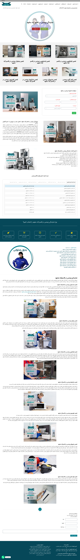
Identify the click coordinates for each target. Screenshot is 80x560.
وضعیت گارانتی (57, 105)
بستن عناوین (68, 247)
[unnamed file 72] (40, 51)
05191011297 (74, 555)
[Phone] (3, 557)
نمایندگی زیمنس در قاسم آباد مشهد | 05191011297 (68, 8)
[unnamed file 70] (69, 71)
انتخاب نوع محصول (72, 93)
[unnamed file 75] (66, 51)
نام (63, 519)
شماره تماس (57, 99)
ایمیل (62, 523)
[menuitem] (75, 4)
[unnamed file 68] (10, 71)
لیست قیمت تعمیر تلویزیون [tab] (23, 182)
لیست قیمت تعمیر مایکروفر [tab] (32, 182)
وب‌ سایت (62, 527)
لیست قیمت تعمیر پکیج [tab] (13, 182)
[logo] (6, 4)
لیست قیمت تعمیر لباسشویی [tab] (71, 182)
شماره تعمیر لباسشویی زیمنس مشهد (29, 291)
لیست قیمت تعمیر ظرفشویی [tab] (42, 182)
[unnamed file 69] (50, 71)
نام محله (74, 105)
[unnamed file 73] (14, 51)
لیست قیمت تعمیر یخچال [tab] (61, 182)
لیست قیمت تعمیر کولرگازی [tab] (52, 182)
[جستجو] (22, 4)
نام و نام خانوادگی (72, 99)
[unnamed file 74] (30, 71)
